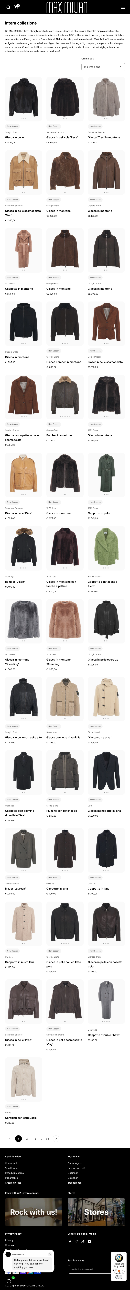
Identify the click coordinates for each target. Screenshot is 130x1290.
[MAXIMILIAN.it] (67, 7)
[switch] (118, 1277)
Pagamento (11, 1177)
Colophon (73, 1177)
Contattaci (11, 1163)
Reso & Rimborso (14, 1172)
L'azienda (73, 1172)
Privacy (9, 1240)
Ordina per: (87, 58)
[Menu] (125, 1254)
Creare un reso (13, 1182)
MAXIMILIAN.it (34, 1285)
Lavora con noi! (76, 1168)
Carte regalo (74, 1163)
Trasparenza (75, 1182)
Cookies (9, 1245)
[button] (8, 7)
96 (48, 1138)
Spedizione (11, 1168)
